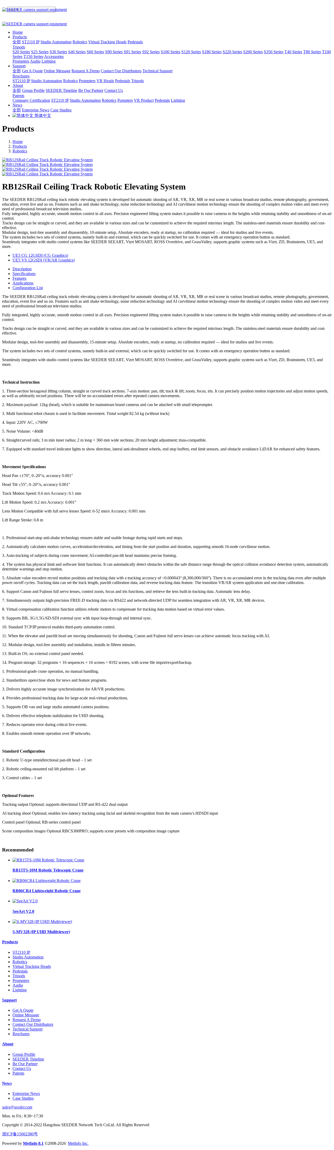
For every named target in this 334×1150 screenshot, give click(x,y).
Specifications (24, 273)
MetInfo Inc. (78, 1143)
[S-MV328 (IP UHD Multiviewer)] (42, 921)
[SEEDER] (167, 9)
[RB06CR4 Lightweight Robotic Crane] (47, 880)
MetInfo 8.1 (33, 1143)
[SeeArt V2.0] (25, 901)
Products (20, 146)
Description (22, 269)
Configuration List (28, 287)
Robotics (20, 151)
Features (19, 278)
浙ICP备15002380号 (20, 1134)
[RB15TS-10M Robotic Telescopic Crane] (48, 860)
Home (18, 32)
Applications (23, 283)
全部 (17, 42)
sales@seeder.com (17, 1107)
